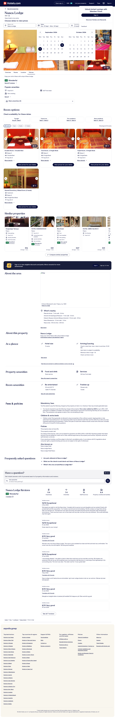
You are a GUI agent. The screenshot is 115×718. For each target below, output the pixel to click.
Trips (98, 3)
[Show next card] (110, 234)
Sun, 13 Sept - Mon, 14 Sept (49, 26)
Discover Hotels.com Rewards (96, 20)
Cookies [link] (80, 643)
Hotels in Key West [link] (9, 689)
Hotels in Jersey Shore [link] (28, 654)
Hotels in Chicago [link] (8, 643)
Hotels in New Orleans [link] (9, 649)
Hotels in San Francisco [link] (9, 657)
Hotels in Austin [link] (8, 675)
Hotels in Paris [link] (7, 666)
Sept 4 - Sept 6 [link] (71, 120)
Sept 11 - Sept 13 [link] (98, 120)
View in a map (46, 305)
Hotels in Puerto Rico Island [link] (29, 660)
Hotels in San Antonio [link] (9, 680)
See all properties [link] (12, 9)
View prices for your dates (27, 165)
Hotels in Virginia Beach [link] (10, 695)
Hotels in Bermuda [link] (27, 649)
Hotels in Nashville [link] (8, 654)
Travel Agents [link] (63, 647)
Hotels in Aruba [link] (26, 637)
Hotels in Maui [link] (26, 657)
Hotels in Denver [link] (8, 669)
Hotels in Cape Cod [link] (27, 669)
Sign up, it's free (104, 265)
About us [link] (98, 637)
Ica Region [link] (15, 620)
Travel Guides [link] (100, 643)
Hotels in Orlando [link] (8, 646)
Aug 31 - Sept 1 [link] (16, 120)
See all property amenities (49, 378)
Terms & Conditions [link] (83, 637)
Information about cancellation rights (52, 337)
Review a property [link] (45, 646)
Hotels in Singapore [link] (27, 643)
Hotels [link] (6, 620)
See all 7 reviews (10, 83)
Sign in (109, 3)
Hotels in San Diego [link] (9, 651)
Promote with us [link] (63, 644)
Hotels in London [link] (8, 692)
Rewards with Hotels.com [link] (103, 646)
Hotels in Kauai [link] (26, 663)
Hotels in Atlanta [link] (8, 677)
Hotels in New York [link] (8, 640)
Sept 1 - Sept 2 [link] (44, 120)
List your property (80, 3)
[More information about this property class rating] (9, 16)
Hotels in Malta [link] (26, 651)
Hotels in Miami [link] (8, 663)
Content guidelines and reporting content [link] (84, 649)
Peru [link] (10, 620)
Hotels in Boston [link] (8, 683)
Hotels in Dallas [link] (8, 703)
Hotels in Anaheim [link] (8, 701)
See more (43, 327)
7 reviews (9, 496)
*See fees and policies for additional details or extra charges (56, 364)
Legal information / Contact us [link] (86, 646)
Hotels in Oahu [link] (26, 666)
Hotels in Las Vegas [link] (9, 637)
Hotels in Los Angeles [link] (9, 660)
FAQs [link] (42, 640)
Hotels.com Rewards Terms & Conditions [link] (85, 654)
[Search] (108, 481)
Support (91, 3)
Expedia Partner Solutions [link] (66, 642)
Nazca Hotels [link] (23, 620)
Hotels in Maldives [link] (27, 646)
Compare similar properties (58, 255)
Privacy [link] (79, 640)
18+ (107, 67)
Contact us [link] (43, 643)
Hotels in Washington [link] (9, 672)
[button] (44, 41)
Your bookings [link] (44, 637)
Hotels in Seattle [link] (8, 698)
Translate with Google (48, 540)
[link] (96, 26)
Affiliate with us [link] (63, 639)
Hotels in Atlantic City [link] (9, 686)
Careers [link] (98, 640)
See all (7, 97)
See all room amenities (48, 394)
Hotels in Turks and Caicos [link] (29, 640)
